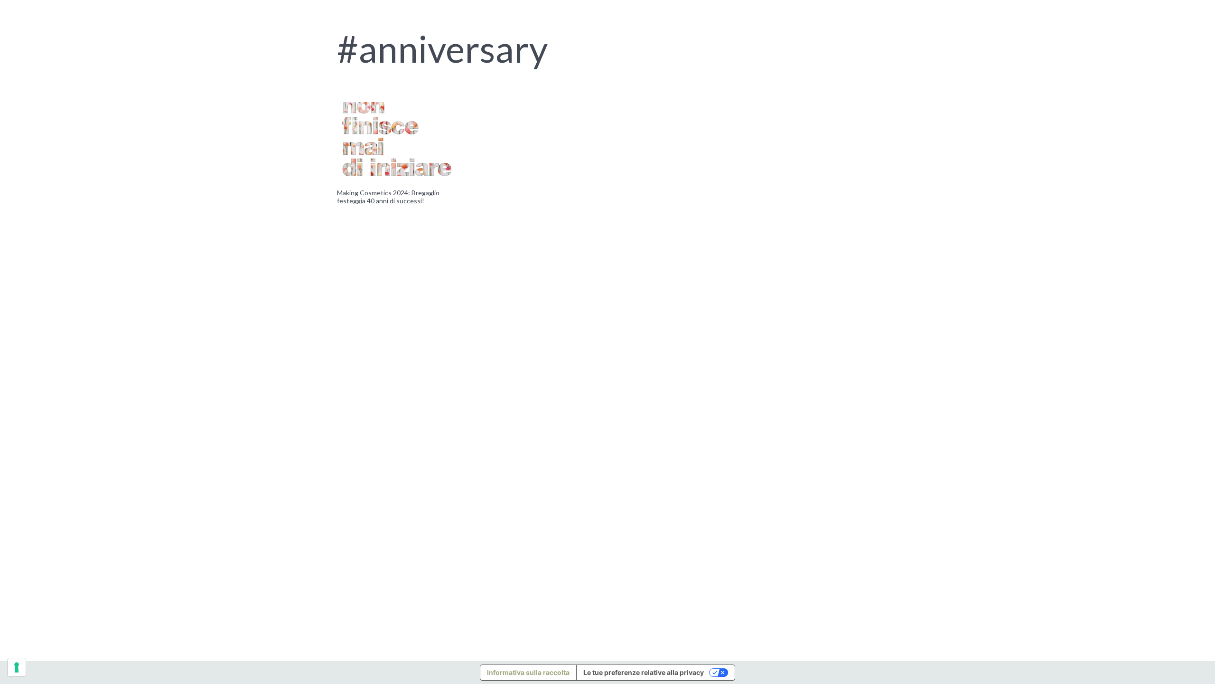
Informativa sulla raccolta (528, 672)
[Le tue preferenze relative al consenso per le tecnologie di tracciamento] (17, 667)
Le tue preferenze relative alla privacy (643, 672)
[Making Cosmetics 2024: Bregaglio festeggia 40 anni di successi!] (397, 142)
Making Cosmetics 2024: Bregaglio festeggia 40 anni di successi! (388, 197)
